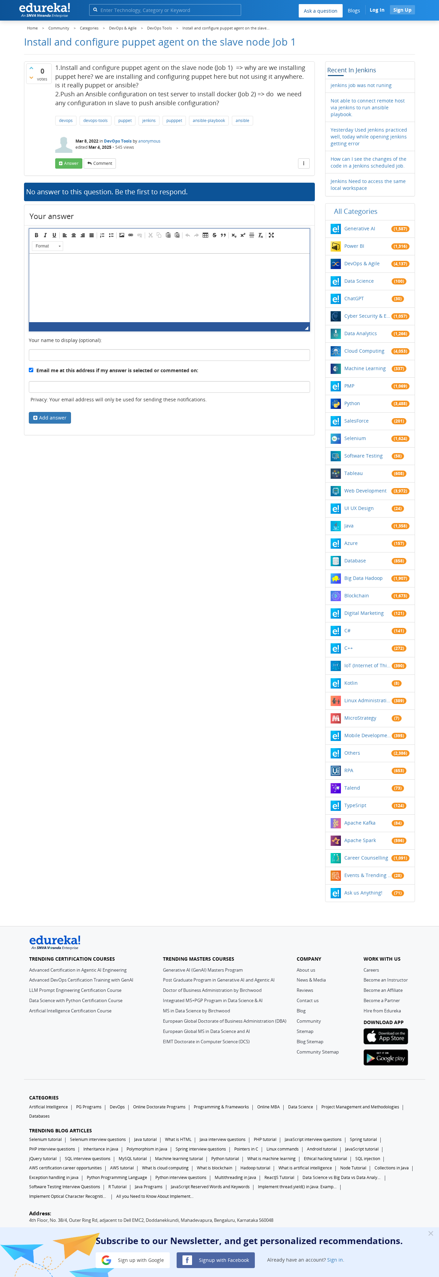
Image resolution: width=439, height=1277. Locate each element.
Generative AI (359, 228)
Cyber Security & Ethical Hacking (368, 316)
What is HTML (178, 1139)
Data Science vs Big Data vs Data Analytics (341, 1177)
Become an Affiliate (383, 990)
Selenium (355, 438)
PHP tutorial (265, 1139)
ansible (242, 120)
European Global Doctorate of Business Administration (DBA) (224, 1021)
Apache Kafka (360, 822)
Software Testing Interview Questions (64, 1187)
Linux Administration (368, 700)
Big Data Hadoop (363, 578)
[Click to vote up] (31, 68)
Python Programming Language (117, 1177)
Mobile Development (368, 735)
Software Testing (363, 455)
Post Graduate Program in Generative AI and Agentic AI (219, 980)
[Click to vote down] (31, 77)
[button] (36, 235)
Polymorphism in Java (147, 1149)
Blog (301, 1011)
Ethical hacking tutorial (325, 1159)
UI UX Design (359, 508)
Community (309, 1021)
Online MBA (268, 1107)
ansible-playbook (209, 120)
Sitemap (305, 1031)
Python (352, 403)
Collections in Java (392, 1168)
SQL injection (367, 1159)
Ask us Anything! (363, 892)
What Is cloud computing (165, 1168)
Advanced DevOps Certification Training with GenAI (81, 980)
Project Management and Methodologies (360, 1107)
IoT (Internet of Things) (368, 665)
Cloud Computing (364, 351)
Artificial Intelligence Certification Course (70, 1011)
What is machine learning (271, 1159)
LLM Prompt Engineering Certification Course (75, 990)
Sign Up (402, 10)
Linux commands (282, 1149)
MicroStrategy (360, 718)
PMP (349, 385)
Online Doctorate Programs (159, 1107)
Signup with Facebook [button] (223, 1259)
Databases (39, 1116)
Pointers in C (246, 1149)
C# (347, 630)
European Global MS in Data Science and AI (206, 1031)
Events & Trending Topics (368, 875)
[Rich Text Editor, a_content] (169, 288)
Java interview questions (223, 1139)
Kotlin (351, 683)
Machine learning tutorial (179, 1159)
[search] (95, 9)
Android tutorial (322, 1149)
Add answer (53, 417)
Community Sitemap (318, 1052)
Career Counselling (366, 857)
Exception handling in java (54, 1177)
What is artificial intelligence (305, 1168)
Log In (377, 10)
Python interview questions (180, 1177)
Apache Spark (360, 840)
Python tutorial (225, 1159)
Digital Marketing (364, 613)
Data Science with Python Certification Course (75, 1000)
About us (306, 970)
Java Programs (149, 1187)
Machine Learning (365, 368)
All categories (356, 211)
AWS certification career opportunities (65, 1168)
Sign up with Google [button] (140, 1259)
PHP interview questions (52, 1149)
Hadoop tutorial (255, 1168)
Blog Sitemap (310, 1041)
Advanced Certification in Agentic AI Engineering (78, 970)
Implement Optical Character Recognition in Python (68, 1196)
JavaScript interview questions (313, 1139)
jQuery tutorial (43, 1159)
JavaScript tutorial (362, 1149)
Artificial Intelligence (48, 1107)
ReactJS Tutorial (279, 1177)
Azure (351, 543)
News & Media (311, 980)
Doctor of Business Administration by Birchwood (212, 990)
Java (349, 525)
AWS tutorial (122, 1168)
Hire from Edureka (382, 1011)
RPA (348, 770)
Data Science (359, 281)
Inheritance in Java (100, 1149)
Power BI (354, 246)
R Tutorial (117, 1187)
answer (71, 163)
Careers (371, 970)
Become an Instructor (386, 980)
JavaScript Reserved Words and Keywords (210, 1187)
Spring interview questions (201, 1149)
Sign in (335, 1259)
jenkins (149, 120)
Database (355, 560)
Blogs (354, 10)
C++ (348, 648)
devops (66, 120)
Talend (352, 788)
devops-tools (95, 120)
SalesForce (356, 420)
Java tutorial (145, 1139)
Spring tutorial (363, 1139)
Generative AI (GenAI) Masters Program (203, 970)
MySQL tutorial (133, 1159)
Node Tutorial (353, 1168)
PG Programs (89, 1107)
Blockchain (356, 595)
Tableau (353, 473)
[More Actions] (304, 163)
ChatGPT (354, 298)
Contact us (308, 1000)
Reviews (305, 990)
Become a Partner (382, 1000)
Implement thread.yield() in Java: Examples (297, 1187)
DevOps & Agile (362, 263)
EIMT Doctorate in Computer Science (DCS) (206, 1041)
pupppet (174, 120)
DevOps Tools (118, 141)
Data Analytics (360, 333)
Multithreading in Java (235, 1177)
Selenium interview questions (98, 1139)
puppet (125, 120)
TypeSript (355, 805)
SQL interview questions (87, 1159)
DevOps (117, 1107)
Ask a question (320, 11)
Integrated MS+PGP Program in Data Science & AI (213, 1000)
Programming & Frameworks (221, 1107)
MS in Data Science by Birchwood (196, 1011)
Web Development (365, 490)
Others (352, 753)
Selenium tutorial (45, 1139)
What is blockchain (214, 1168)
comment (102, 163)
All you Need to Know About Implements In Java (155, 1196)
